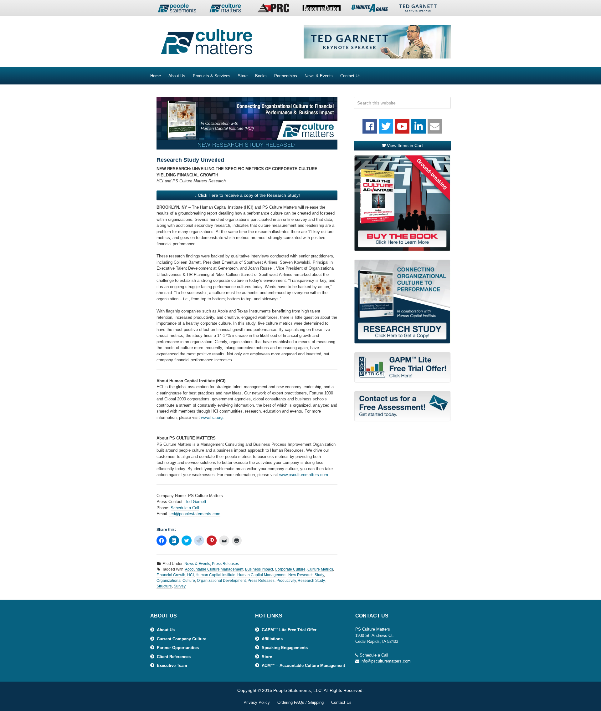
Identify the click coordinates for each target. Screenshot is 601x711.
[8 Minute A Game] (369, 9)
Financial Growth (171, 575)
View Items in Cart (404, 145)
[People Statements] (177, 9)
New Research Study (306, 575)
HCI (190, 575)
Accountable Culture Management (214, 569)
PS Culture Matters (200, 41)
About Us (166, 629)
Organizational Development (221, 580)
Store (267, 656)
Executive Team (172, 665)
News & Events (197, 563)
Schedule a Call (185, 507)
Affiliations (272, 639)
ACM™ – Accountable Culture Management (303, 665)
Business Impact (259, 569)
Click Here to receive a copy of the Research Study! (248, 195)
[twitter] (386, 126)
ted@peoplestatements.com (194, 513)
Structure (164, 586)
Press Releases (225, 563)
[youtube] (402, 126)
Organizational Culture (176, 580)
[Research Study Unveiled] (247, 123)
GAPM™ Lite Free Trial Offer (289, 629)
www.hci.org (212, 417)
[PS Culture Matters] (225, 9)
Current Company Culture (181, 639)
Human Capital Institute (215, 575)
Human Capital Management (261, 575)
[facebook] (369, 126)
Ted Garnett (195, 501)
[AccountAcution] (321, 9)
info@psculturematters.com (386, 661)
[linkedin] (418, 126)
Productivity (286, 580)
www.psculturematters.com (303, 474)
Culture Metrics (320, 569)
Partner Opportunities (178, 647)
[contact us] (435, 126)
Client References (174, 656)
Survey (180, 586)
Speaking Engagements (285, 647)
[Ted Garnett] (418, 9)
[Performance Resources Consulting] (273, 9)
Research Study (311, 580)
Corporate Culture (290, 569)
